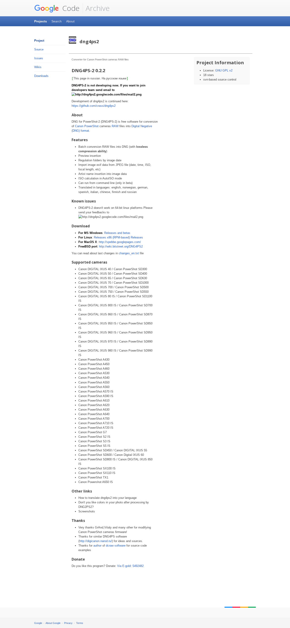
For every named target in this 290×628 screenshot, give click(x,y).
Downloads (41, 76)
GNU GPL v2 (223, 70)
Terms (79, 623)
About (70, 21)
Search (56, 21)
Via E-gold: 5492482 (130, 566)
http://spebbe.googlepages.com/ (120, 242)
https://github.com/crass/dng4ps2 (94, 105)
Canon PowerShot (87, 126)
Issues (38, 58)
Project (39, 40)
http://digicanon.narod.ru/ (95, 541)
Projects (40, 21)
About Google (53, 623)
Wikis (37, 67)
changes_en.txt (129, 253)
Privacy (68, 623)
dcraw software (116, 545)
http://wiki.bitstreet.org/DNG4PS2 (121, 246)
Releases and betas (117, 233)
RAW (115, 126)
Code (70, 8)
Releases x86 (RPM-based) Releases (118, 237)
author (97, 545)
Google (38, 623)
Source (39, 49)
